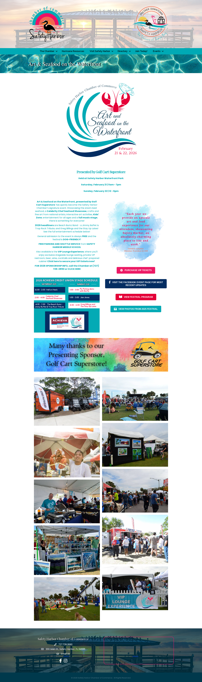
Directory (123, 51)
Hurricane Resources (73, 51)
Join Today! (141, 51)
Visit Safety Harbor (100, 51)
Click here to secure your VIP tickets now (70, 261)
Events (156, 51)
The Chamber (47, 51)
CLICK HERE (74, 269)
